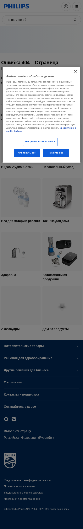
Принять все (56, 153)
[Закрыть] (75, 71)
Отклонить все (27, 153)
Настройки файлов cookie (40, 141)
